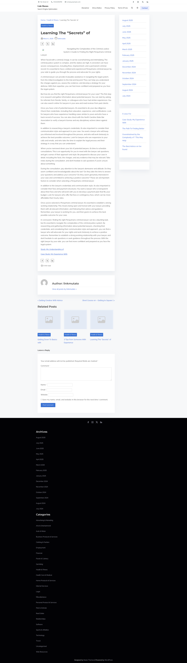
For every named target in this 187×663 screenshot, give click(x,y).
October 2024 (128, 78)
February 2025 (128, 55)
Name (44, 385)
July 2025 (126, 26)
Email (43, 390)
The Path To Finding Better (133, 129)
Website (44, 395)
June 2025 (126, 32)
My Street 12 (44, 2)
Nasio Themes (89, 660)
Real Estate (40, 613)
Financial (39, 553)
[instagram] (138, 2)
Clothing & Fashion (42, 542)
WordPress (109, 660)
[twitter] (143, 2)
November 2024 (129, 73)
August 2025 (127, 20)
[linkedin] (147, 2)
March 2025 (127, 49)
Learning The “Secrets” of (100, 339)
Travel (38, 641)
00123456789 (57, 2)
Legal (38, 592)
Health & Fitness (52, 20)
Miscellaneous (41, 597)
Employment (40, 548)
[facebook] (133, 2)
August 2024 (127, 90)
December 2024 (129, 67)
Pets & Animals (41, 608)
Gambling (39, 564)
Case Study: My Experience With (54, 254)
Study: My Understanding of (52, 249)
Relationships (40, 619)
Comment (45, 366)
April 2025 (126, 44)
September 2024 (129, 84)
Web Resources (42, 652)
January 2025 (127, 61)
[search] (132, 8)
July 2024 (126, 96)
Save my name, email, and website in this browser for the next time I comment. (75, 400)
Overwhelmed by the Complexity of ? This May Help (132, 137)
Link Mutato (43, 6)
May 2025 (126, 38)
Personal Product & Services (46, 602)
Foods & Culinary (42, 559)
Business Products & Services (46, 537)
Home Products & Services (46, 581)
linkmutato (62, 39)
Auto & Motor (41, 531)
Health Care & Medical (44, 575)
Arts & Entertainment (43, 526)
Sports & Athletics (42, 630)
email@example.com (73, 2)
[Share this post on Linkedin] (53, 43)
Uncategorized (41, 646)
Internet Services (42, 586)
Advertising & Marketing (44, 520)
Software (39, 624)
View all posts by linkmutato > (64, 289)
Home (43, 20)
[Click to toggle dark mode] (137, 7)
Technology (40, 635)
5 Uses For (126, 114)
